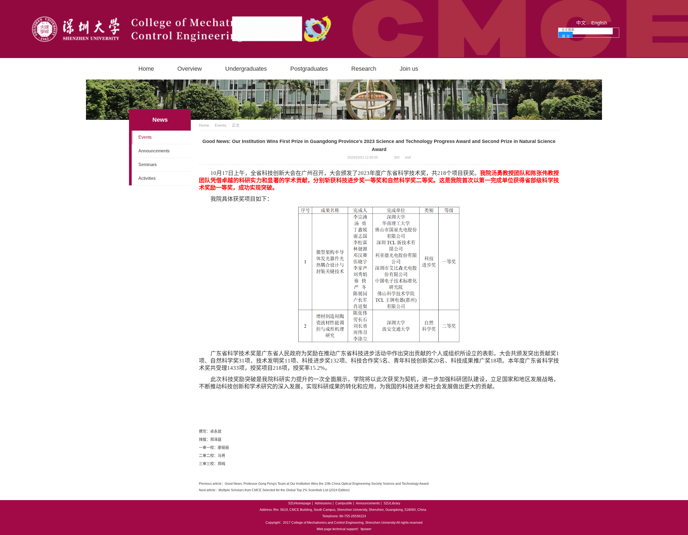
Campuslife (343, 503)
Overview (189, 68)
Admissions (323, 503)
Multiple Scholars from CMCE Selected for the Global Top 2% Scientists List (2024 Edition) (284, 490)
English (599, 23)
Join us (409, 68)
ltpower (366, 529)
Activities (147, 178)
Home (146, 68)
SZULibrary (392, 503)
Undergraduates (246, 68)
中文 (581, 23)
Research (363, 68)
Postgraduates (309, 68)
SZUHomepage (299, 503)
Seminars (147, 164)
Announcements (154, 151)
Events (145, 137)
